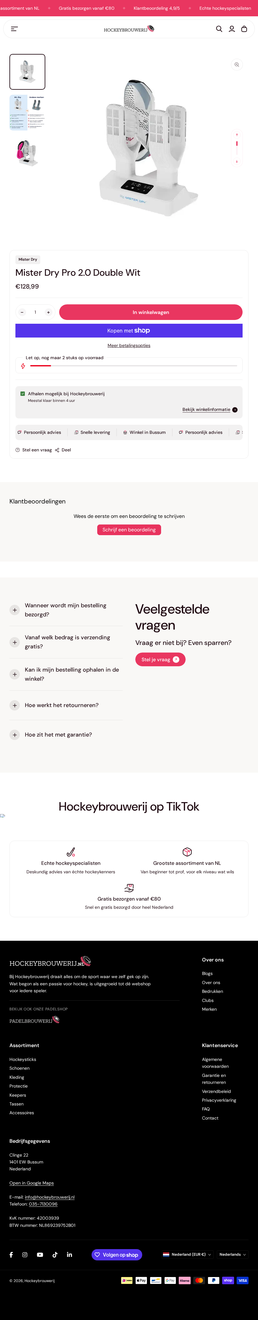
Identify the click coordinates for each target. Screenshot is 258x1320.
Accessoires (21, 1112)
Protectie (18, 1086)
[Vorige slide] (237, 135)
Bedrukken (212, 991)
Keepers (17, 1095)
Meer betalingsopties (129, 345)
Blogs (207, 973)
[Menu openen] (14, 29)
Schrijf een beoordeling (129, 529)
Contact (210, 1118)
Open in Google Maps (31, 1183)
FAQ (206, 1109)
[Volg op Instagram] (24, 1255)
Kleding (16, 1077)
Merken (209, 1009)
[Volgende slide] (237, 161)
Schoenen (19, 1068)
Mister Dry (28, 259)
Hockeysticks (22, 1059)
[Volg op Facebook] (11, 1255)
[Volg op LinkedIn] (69, 1255)
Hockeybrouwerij (40, 1280)
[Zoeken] (219, 29)
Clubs (208, 1000)
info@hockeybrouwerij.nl (50, 1197)
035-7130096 (43, 1204)
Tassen (16, 1104)
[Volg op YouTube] (40, 1255)
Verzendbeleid (216, 1091)
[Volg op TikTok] (55, 1255)
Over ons (211, 982)
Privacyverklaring (219, 1100)
